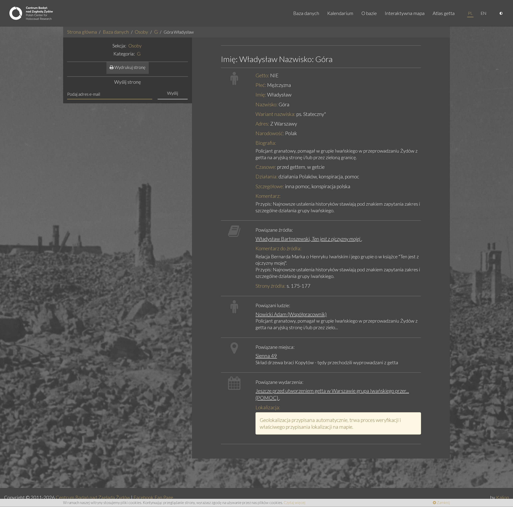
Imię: (260, 95)
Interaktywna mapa (405, 13)
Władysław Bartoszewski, (308, 239)
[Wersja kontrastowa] (502, 13)
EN (483, 13)
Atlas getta (444, 13)
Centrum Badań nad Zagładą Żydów (93, 497)
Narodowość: (269, 133)
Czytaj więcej (294, 502)
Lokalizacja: (267, 407)
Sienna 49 (266, 356)
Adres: (262, 124)
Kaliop (502, 497)
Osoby (141, 32)
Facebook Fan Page (153, 497)
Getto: (262, 75)
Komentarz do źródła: (278, 248)
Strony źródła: (270, 286)
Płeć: (260, 85)
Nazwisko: (266, 104)
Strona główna (82, 32)
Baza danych (306, 13)
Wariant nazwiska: (275, 114)
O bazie (369, 13)
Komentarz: (268, 196)
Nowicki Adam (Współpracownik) (291, 314)
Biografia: (265, 143)
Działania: (266, 176)
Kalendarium (340, 13)
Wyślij (172, 93)
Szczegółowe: (269, 186)
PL (470, 13)
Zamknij (443, 502)
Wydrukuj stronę (129, 67)
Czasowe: (265, 167)
